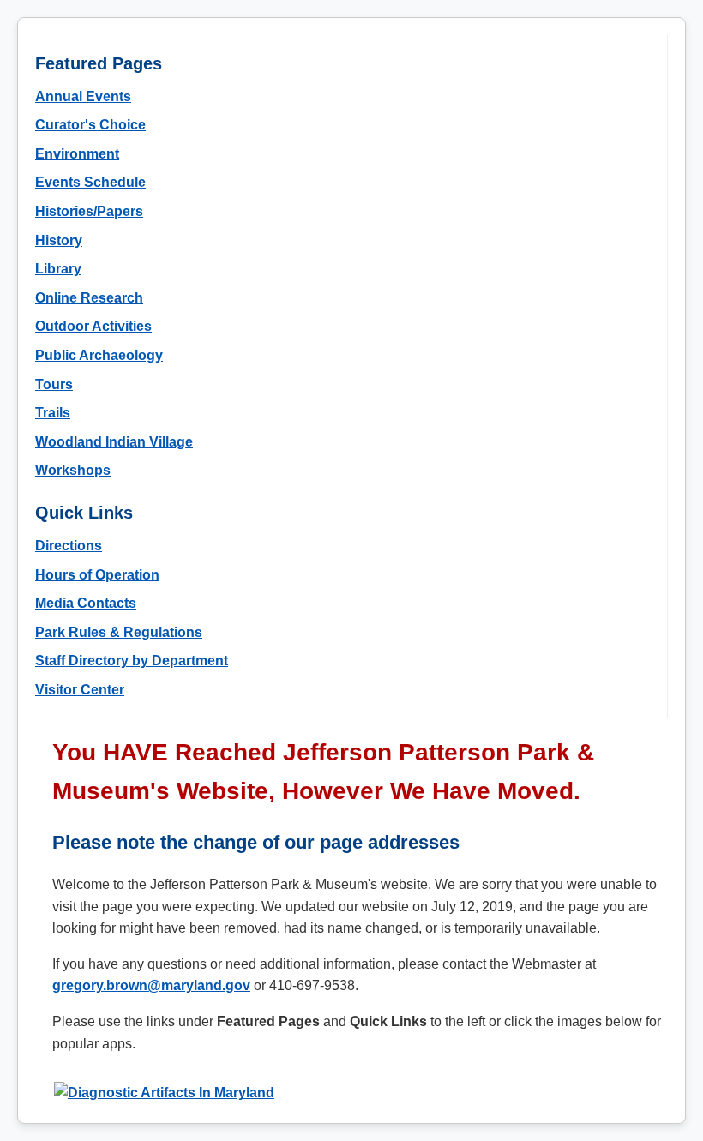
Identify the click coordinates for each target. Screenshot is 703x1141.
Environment (77, 154)
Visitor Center (79, 689)
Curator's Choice (90, 124)
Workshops (73, 470)
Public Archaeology (99, 355)
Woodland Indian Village (114, 442)
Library (58, 268)
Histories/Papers (89, 211)
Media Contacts (85, 603)
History (58, 240)
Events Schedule (90, 182)
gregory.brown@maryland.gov (151, 985)
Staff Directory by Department (131, 660)
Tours (54, 384)
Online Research (89, 298)
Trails (52, 412)
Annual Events (83, 96)
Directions (68, 545)
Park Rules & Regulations (118, 632)
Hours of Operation (97, 574)
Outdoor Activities (93, 326)
